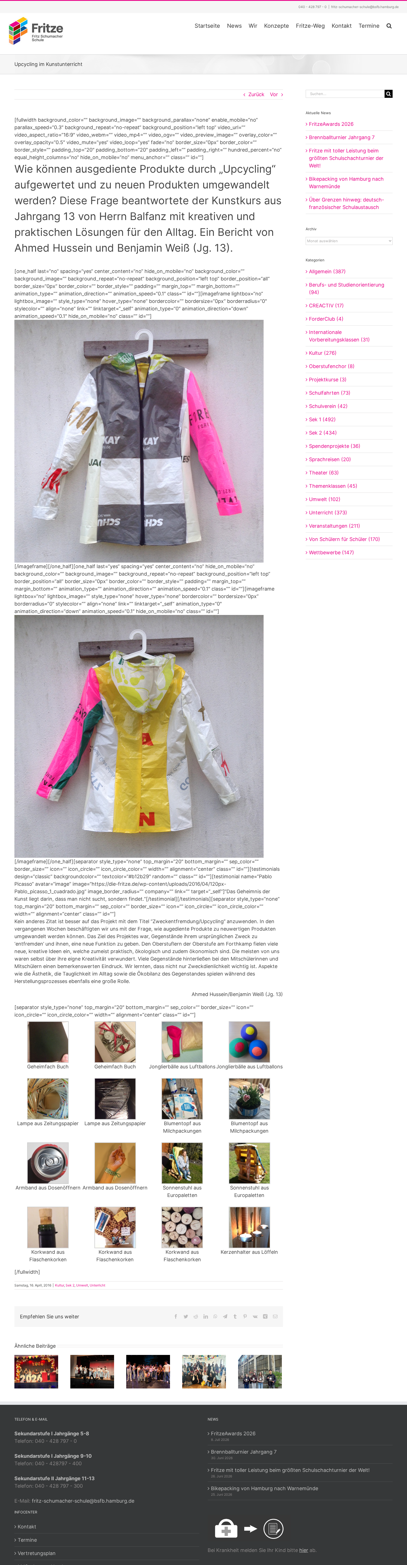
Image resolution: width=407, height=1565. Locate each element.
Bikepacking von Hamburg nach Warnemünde (264, 1488)
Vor (274, 94)
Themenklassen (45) (333, 486)
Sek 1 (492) (322, 419)
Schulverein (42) (328, 406)
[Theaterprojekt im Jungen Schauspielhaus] (148, 1371)
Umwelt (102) (325, 499)
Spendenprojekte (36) (334, 446)
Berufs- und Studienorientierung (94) (346, 288)
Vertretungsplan (37, 1553)
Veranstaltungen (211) (334, 526)
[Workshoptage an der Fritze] (204, 1371)
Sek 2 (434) (323, 433)
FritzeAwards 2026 (331, 124)
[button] (389, 25)
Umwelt (82, 1285)
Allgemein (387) (327, 271)
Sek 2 (70, 1285)
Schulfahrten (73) (330, 393)
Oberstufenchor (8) (332, 366)
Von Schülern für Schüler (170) (344, 539)
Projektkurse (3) (328, 379)
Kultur (59, 1285)
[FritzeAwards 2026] (36, 1371)
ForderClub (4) (326, 319)
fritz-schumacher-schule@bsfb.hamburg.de (365, 7)
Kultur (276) (323, 353)
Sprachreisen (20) (330, 459)
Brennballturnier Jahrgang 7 (342, 137)
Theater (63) (324, 473)
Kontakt (27, 1527)
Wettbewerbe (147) (331, 552)
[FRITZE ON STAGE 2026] (92, 1371)
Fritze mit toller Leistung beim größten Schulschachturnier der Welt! (346, 158)
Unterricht (97, 1285)
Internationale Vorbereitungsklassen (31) (339, 336)
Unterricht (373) (328, 512)
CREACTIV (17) (326, 305)
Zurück (256, 94)
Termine (27, 1540)
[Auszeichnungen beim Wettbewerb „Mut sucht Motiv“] (260, 1371)
